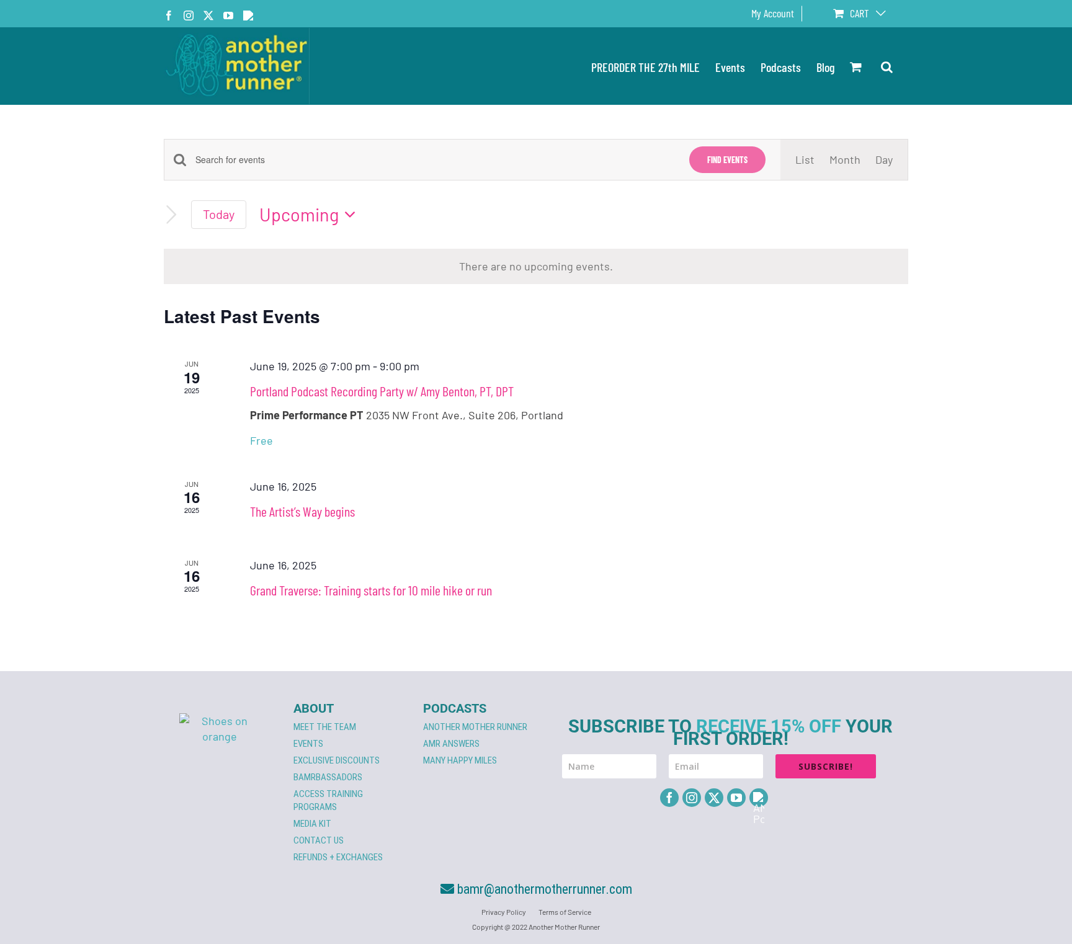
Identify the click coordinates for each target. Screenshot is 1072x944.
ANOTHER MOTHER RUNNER (475, 726)
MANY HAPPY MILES (460, 760)
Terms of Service (564, 911)
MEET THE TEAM (324, 726)
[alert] (536, 266)
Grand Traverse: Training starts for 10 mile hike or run (371, 590)
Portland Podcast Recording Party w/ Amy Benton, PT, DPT (382, 391)
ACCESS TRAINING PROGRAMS (328, 800)
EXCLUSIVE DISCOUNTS (336, 760)
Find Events (727, 159)
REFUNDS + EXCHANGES (338, 857)
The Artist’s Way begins (302, 511)
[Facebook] (669, 797)
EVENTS (308, 743)
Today (218, 214)
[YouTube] (736, 797)
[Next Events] (171, 215)
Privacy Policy (503, 911)
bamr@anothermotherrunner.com (543, 889)
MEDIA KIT (312, 823)
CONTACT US (318, 840)
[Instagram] (691, 797)
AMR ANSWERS (451, 743)
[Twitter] (714, 797)
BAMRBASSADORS (327, 777)
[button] (887, 66)
